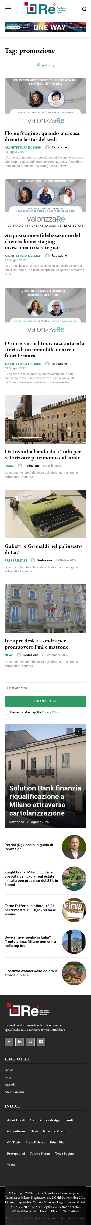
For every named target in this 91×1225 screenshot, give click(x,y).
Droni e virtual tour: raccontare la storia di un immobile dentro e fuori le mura (44, 349)
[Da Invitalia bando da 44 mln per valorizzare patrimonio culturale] (45, 419)
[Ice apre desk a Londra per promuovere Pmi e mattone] (45, 608)
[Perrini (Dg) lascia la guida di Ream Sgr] (74, 847)
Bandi (9, 466)
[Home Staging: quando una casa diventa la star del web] (45, 101)
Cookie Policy (33, 1218)
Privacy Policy (51, 712)
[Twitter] (30, 1042)
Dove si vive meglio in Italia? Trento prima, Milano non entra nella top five (30, 941)
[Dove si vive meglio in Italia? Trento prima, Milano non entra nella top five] (74, 942)
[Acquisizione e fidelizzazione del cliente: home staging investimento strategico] (45, 203)
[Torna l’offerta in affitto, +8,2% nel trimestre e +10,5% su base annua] (74, 910)
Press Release (16, 560)
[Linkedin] (19, 1042)
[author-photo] (48, 147)
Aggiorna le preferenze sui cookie (64, 1218)
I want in (42, 701)
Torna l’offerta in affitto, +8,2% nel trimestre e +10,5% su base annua (30, 910)
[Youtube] (41, 1042)
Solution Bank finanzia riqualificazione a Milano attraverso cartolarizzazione (45, 800)
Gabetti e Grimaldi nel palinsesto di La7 (43, 548)
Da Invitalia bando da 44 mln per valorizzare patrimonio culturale (43, 454)
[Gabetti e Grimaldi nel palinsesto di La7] (45, 514)
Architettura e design (23, 147)
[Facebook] (9, 1042)
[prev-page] (69, 731)
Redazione (59, 147)
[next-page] (78, 731)
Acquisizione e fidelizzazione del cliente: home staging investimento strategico (42, 241)
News (9, 655)
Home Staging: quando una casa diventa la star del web (42, 136)
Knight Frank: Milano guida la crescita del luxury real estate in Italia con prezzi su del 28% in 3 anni (31, 878)
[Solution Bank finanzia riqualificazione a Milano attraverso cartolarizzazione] (45, 776)
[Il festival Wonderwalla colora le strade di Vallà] (74, 973)
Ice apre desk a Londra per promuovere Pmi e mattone (36, 643)
